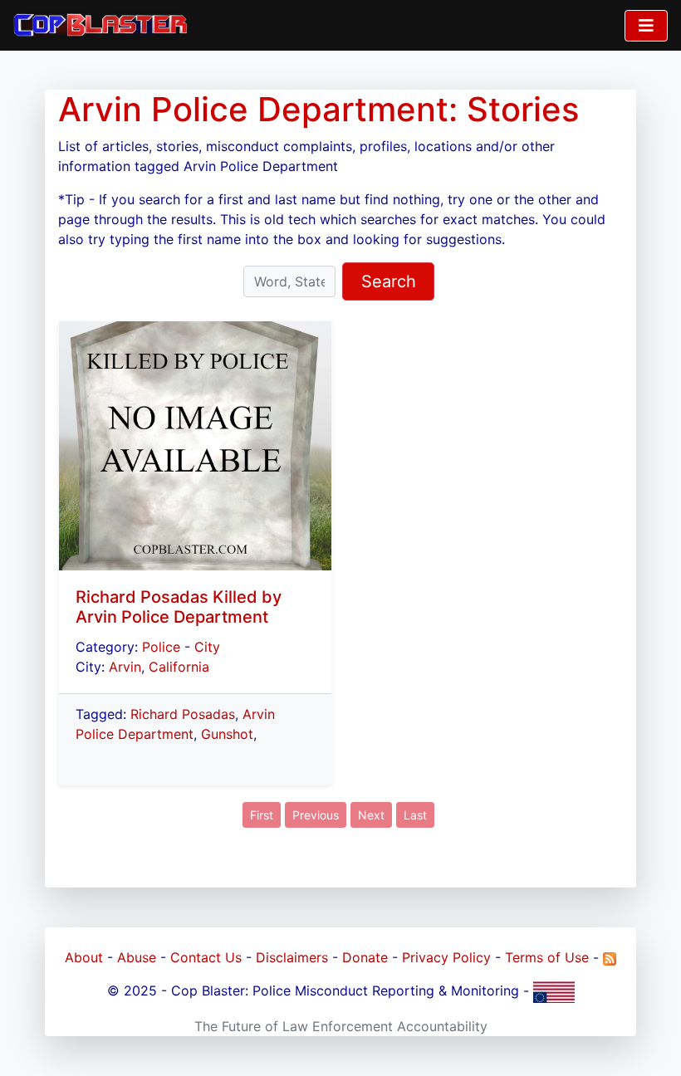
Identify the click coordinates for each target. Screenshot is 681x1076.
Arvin (125, 666)
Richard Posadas (182, 714)
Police (161, 646)
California (179, 666)
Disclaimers (292, 957)
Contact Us (206, 957)
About (84, 957)
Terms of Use (547, 957)
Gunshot (227, 734)
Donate (365, 957)
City (207, 646)
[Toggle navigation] (646, 26)
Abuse (136, 957)
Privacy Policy (446, 957)
